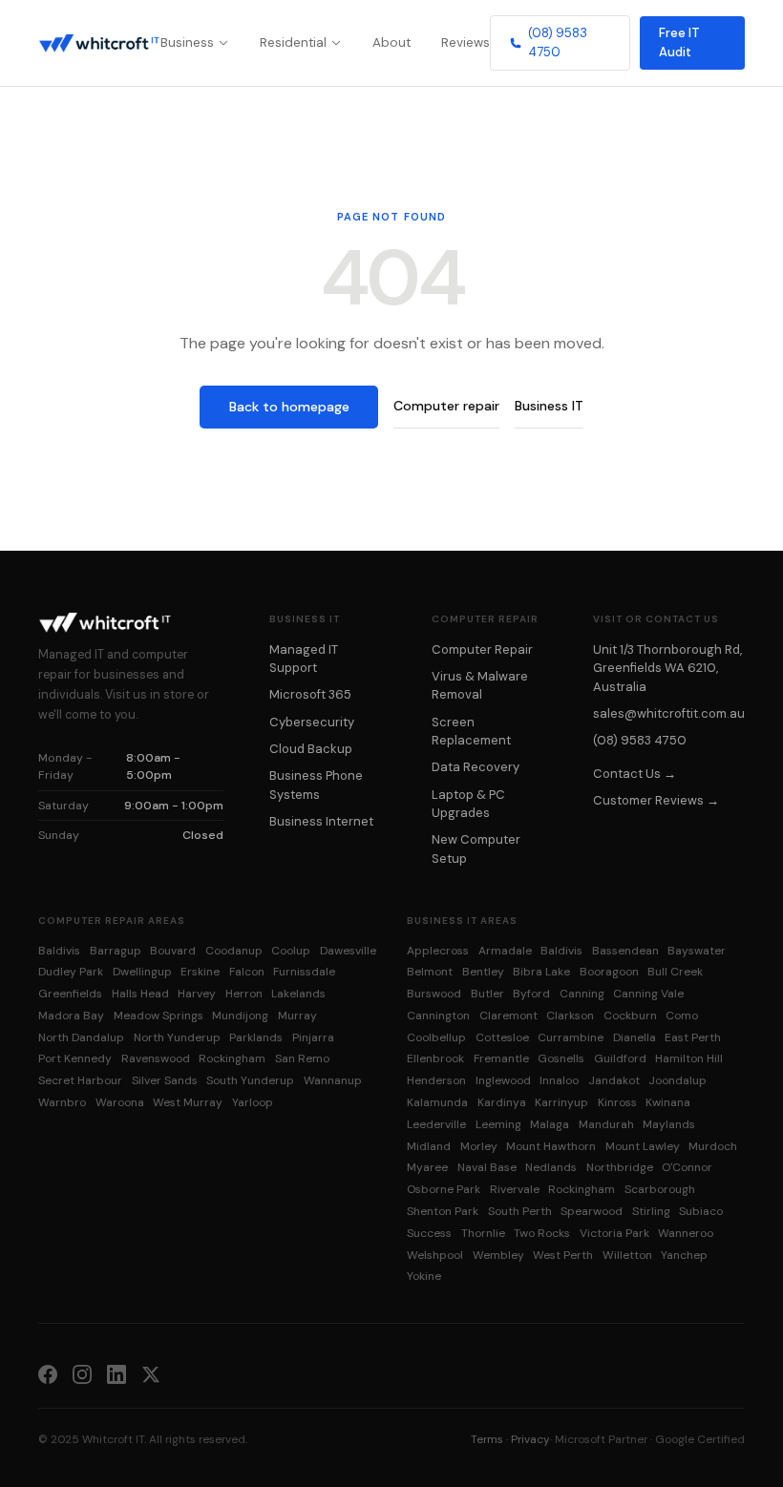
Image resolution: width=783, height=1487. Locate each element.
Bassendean (625, 950)
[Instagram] (82, 1373)
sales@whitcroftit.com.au (669, 713)
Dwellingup (142, 971)
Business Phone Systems (316, 784)
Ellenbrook (435, 1058)
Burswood (434, 993)
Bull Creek (675, 971)
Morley (478, 1146)
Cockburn (630, 1015)
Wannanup (333, 1080)
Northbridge (619, 1167)
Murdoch (712, 1146)
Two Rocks (542, 1233)
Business (187, 42)
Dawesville (348, 950)
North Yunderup (177, 1037)
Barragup (115, 950)
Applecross (438, 950)
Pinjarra (313, 1037)
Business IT (549, 405)
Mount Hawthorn (551, 1146)
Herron (244, 993)
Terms (487, 1439)
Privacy (530, 1439)
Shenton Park (442, 1211)
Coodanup (234, 950)
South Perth (520, 1211)
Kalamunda (437, 1102)
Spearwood (592, 1211)
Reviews (465, 42)
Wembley (498, 1255)
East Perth (693, 1037)
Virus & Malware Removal (480, 685)
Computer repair (446, 405)
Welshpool (435, 1255)
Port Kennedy (75, 1058)
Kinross (617, 1102)
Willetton (627, 1255)
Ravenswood (155, 1058)
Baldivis (59, 950)
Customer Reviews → (656, 800)
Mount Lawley (642, 1146)
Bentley (483, 971)
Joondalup (677, 1080)
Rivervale (515, 1189)
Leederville (436, 1124)
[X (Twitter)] (150, 1373)
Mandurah (606, 1124)
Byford (531, 993)
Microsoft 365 (310, 694)
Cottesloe (502, 1037)
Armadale (505, 950)
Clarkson (570, 1015)
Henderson (436, 1080)
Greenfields (70, 993)
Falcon (247, 971)
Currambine (570, 1037)
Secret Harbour (80, 1080)
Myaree (427, 1167)
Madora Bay (71, 1015)
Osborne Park (443, 1189)
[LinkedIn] (116, 1373)
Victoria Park (614, 1233)
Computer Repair (482, 649)
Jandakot (614, 1080)
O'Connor (687, 1167)
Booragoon (609, 971)
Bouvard (173, 950)
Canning (582, 993)
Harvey (197, 993)
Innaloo (559, 1080)
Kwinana (667, 1102)
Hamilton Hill (689, 1058)
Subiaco (701, 1211)
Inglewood (503, 1080)
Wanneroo (685, 1233)
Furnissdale (304, 971)
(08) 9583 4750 (557, 42)
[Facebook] (47, 1373)
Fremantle (501, 1058)
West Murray (187, 1102)
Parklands (256, 1037)
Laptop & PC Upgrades (468, 803)
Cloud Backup (310, 749)
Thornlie (483, 1233)
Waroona (119, 1102)
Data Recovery (475, 767)
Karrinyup (561, 1102)
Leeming (498, 1124)
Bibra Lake (541, 971)
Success (429, 1233)
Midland (429, 1146)
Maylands (669, 1124)
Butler (487, 993)
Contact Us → (634, 773)
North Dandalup (81, 1037)
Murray (297, 1015)
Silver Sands (165, 1080)
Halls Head (140, 993)
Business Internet (321, 821)
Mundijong (240, 1015)
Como (682, 1015)
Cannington (438, 1015)
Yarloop (252, 1102)
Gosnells (561, 1058)
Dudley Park (70, 971)
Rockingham (232, 1058)
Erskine (200, 971)
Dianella (634, 1037)
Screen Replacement (471, 731)
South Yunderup (250, 1080)
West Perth (563, 1255)
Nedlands (551, 1167)
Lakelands (298, 993)
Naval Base (487, 1167)
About (391, 42)
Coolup (290, 950)
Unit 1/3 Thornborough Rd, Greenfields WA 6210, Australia (667, 668)
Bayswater (696, 950)
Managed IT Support (303, 658)
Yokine (424, 1276)
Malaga (549, 1124)
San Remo (302, 1058)
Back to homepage (289, 406)
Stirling (651, 1211)
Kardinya (501, 1102)
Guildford (620, 1058)
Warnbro (62, 1102)
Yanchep (684, 1255)
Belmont (430, 971)
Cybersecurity (311, 722)
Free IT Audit (679, 42)
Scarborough (659, 1189)
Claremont (508, 1015)
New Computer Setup (476, 848)
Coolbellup (436, 1037)
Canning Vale (648, 993)
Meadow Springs (158, 1015)
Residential (293, 42)
